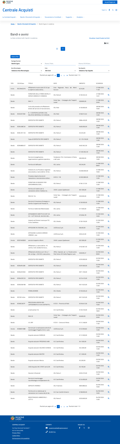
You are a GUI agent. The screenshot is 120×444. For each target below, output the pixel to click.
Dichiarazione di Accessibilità (20, 438)
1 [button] (58, 75)
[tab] (57, 49)
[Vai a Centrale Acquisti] (60, 418)
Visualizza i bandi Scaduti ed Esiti (99, 38)
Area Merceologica (16, 68)
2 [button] (61, 75)
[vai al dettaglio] (108, 89)
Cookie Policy (16, 436)
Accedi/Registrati (110, 2)
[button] (106, 43)
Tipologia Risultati (16, 61)
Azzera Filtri (15, 57)
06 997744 (52, 432)
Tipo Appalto (82, 68)
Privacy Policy (16, 433)
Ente (46, 68)
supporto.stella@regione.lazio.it (58, 428)
